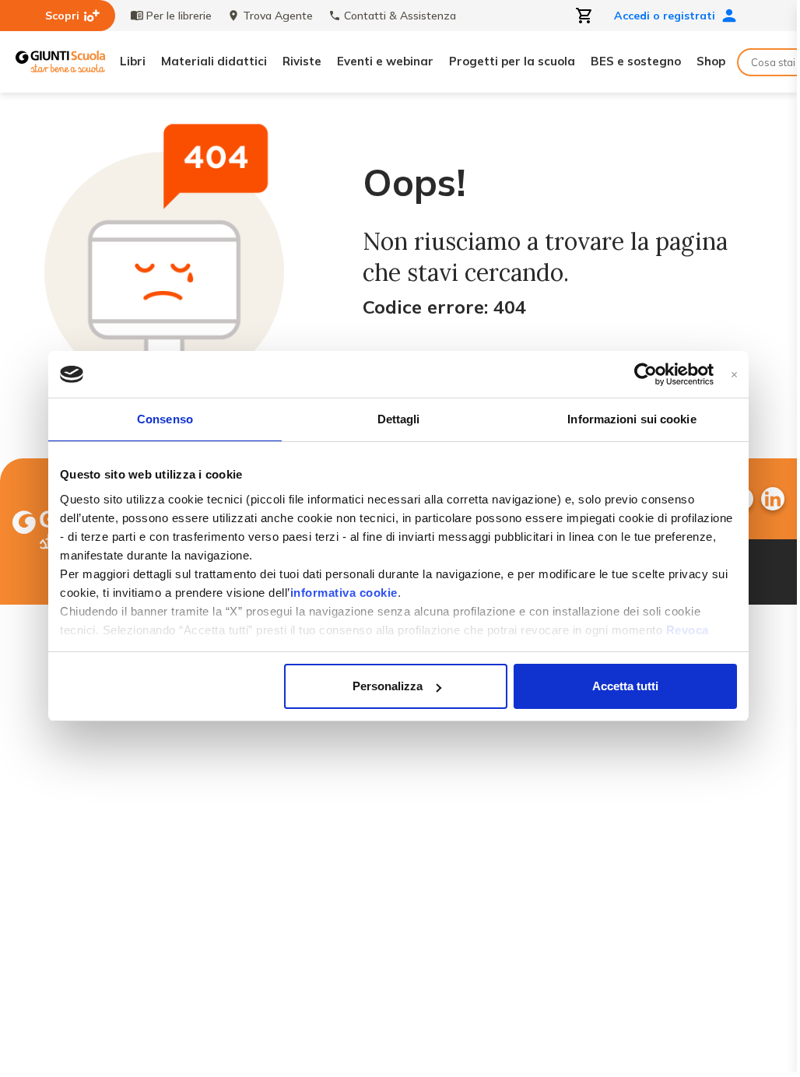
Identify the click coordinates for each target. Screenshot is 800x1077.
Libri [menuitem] (133, 61)
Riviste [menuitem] (301, 61)
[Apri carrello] (584, 15)
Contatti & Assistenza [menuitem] (400, 15)
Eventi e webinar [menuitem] (385, 61)
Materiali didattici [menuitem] (214, 61)
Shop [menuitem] (710, 61)
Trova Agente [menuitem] (278, 15)
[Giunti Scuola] (60, 62)
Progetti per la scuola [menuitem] (512, 61)
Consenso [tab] (165, 419)
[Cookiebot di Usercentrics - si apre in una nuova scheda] (645, 374)
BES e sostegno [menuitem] (636, 61)
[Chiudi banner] (734, 374)
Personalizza (388, 686)
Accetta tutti (625, 686)
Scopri (62, 16)
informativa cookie (344, 592)
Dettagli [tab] (398, 419)
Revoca (687, 630)
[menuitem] (772, 498)
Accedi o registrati (664, 16)
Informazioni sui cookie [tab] (631, 419)
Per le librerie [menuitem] (179, 15)
